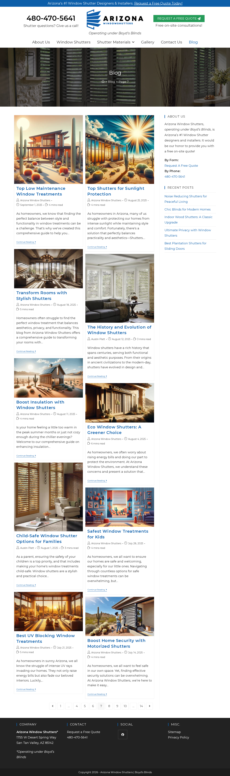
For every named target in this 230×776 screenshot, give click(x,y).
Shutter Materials (113, 42)
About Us (41, 42)
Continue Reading (26, 242)
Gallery (147, 42)
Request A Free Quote (181, 166)
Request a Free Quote (83, 732)
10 (125, 706)
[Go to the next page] (149, 706)
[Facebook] (122, 734)
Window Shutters (73, 42)
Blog (193, 42)
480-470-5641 (51, 18)
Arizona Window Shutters (35, 200)
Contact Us (171, 42)
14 (141, 706)
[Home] (103, 81)
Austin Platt (98, 339)
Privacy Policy (178, 737)
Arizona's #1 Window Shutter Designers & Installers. (115, 3)
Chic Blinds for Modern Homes (188, 209)
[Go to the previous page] (52, 706)
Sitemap (174, 732)
